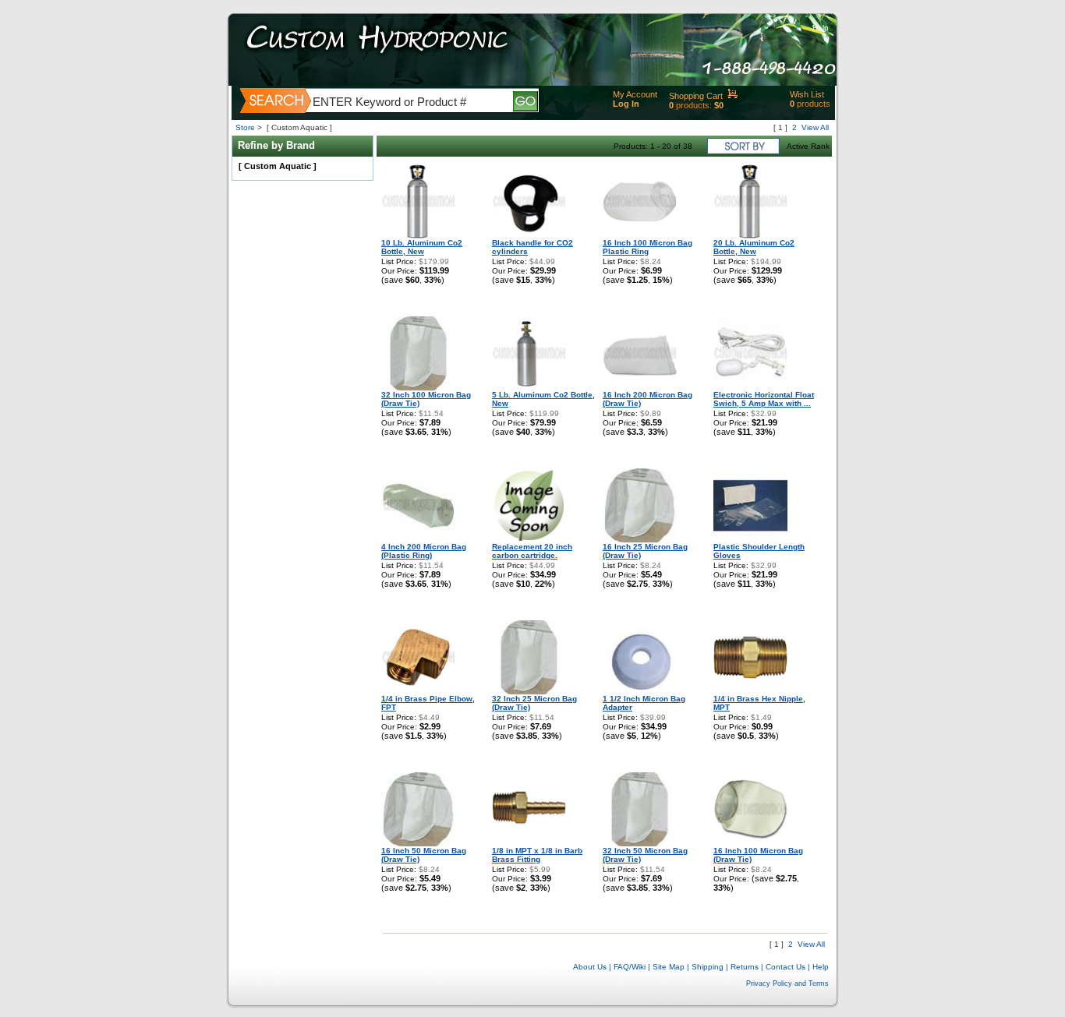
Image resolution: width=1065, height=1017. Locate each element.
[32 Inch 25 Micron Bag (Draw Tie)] (529, 691)
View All (815, 127)
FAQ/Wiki (630, 966)
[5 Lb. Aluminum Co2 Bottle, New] (529, 387)
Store (245, 127)
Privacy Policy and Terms (787, 983)
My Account (635, 94)
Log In (626, 103)
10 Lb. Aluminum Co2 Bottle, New (421, 247)
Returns (745, 966)
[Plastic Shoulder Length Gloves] (750, 539)
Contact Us (785, 966)
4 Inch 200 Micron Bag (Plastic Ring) (423, 551)
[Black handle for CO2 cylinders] (529, 235)
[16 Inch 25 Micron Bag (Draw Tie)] (640, 539)
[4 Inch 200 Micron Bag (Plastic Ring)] (418, 539)
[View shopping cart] (732, 96)
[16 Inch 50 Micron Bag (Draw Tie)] (418, 843)
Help (820, 27)
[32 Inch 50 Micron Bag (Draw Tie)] (640, 843)
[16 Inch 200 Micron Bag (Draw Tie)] (640, 387)
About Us (590, 966)
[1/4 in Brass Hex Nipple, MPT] (750, 691)
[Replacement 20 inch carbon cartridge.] (529, 539)
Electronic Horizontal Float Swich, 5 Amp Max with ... (763, 399)
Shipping (708, 966)
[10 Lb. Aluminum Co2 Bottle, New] (418, 235)
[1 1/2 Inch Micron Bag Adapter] (640, 691)
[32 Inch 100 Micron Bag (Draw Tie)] (418, 387)
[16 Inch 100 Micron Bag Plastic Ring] (640, 235)
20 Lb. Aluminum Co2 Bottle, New (753, 247)
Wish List (807, 94)
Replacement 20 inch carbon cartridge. (532, 551)
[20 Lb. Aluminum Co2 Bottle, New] (750, 235)
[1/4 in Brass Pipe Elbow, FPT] (418, 691)
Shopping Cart (696, 96)
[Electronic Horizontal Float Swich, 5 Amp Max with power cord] (750, 387)
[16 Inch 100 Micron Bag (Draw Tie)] (750, 843)
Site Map (669, 966)
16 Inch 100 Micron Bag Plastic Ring (647, 247)
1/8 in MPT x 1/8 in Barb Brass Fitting (537, 854)
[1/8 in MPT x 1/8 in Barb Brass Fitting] (529, 843)
